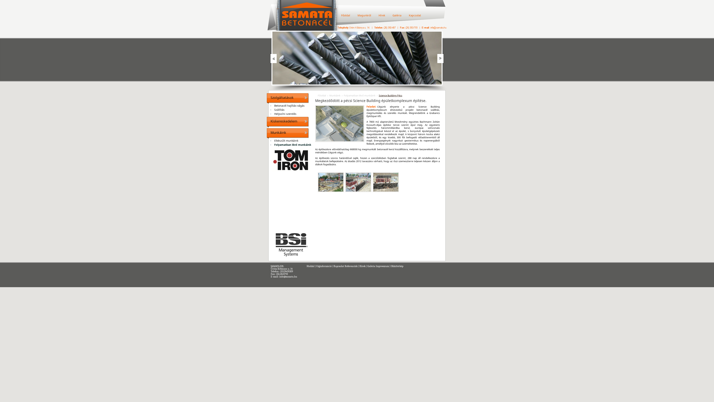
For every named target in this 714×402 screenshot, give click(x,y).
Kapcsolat (415, 15)
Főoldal (345, 15)
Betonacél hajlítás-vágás (289, 105)
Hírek (382, 15)
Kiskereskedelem (284, 121)
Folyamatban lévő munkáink (292, 144)
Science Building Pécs (390, 95)
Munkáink (278, 132)
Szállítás (279, 109)
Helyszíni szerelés (285, 114)
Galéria (397, 15)
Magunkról (364, 15)
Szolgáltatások (282, 97)
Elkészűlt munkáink (286, 140)
